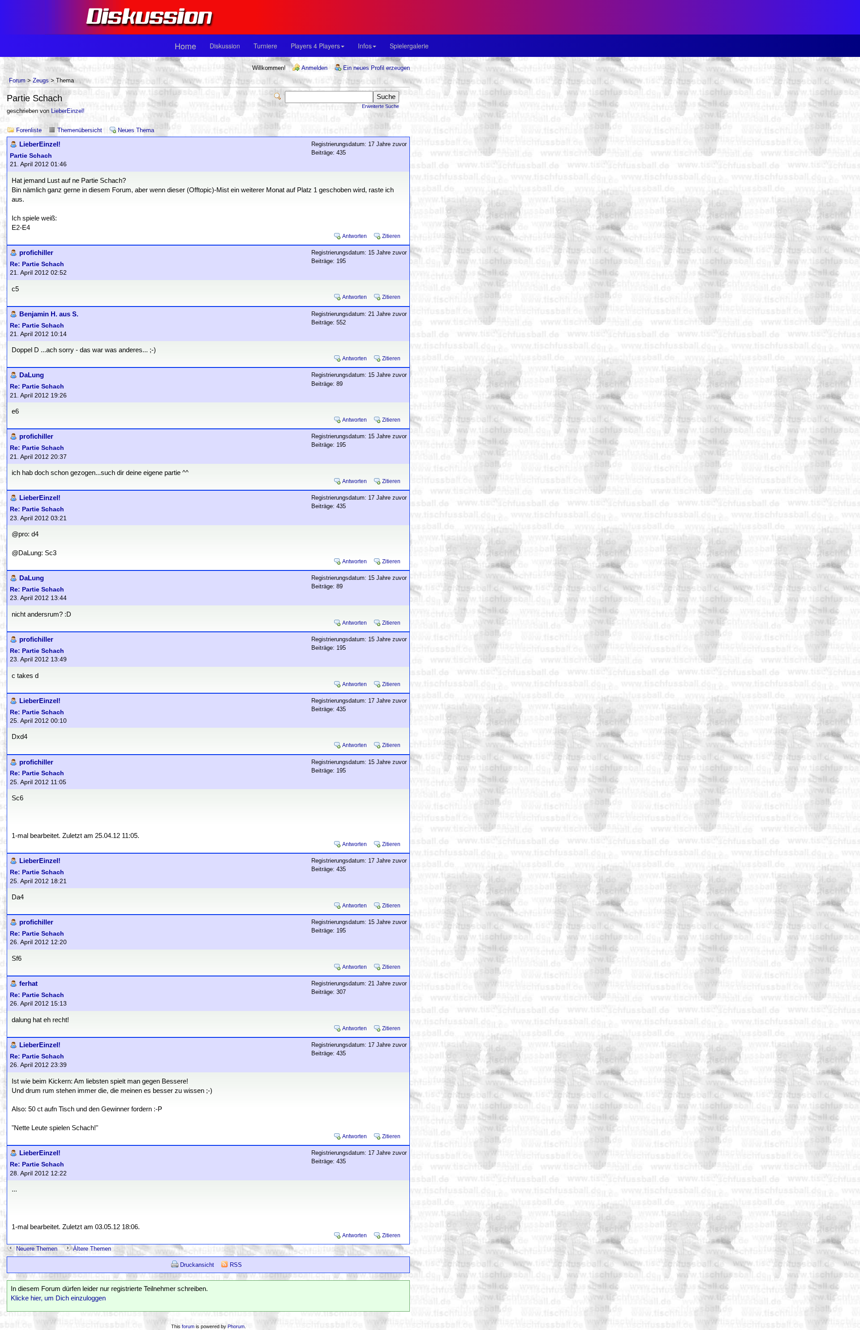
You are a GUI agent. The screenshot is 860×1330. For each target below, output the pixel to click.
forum (188, 1326)
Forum (17, 80)
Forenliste (29, 130)
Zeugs (41, 80)
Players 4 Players (315, 45)
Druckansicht (197, 1264)
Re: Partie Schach (37, 264)
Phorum (236, 1326)
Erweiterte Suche (380, 106)
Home (185, 46)
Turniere (265, 45)
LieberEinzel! (68, 111)
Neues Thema (136, 130)
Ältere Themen (92, 1248)
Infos (365, 45)
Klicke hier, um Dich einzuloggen (58, 1298)
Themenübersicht (79, 130)
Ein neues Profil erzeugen (376, 68)
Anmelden (314, 68)
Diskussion (225, 45)
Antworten (354, 236)
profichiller (36, 252)
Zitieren (391, 236)
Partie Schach (31, 155)
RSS (236, 1264)
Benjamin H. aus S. (48, 314)
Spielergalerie (409, 45)
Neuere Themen (36, 1248)
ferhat (28, 983)
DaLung (31, 375)
